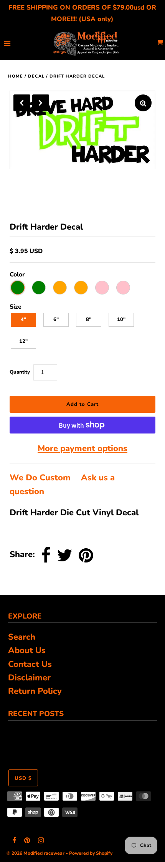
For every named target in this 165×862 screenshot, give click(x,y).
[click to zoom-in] (143, 102)
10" (121, 319)
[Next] (40, 102)
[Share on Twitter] (65, 555)
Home (15, 76)
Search (21, 637)
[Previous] (21, 102)
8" (88, 319)
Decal (36, 76)
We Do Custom (41, 477)
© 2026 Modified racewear (35, 853)
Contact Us (30, 664)
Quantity (20, 372)
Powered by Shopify (90, 853)
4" (23, 319)
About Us (27, 650)
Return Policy (35, 691)
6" (56, 319)
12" (23, 341)
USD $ (23, 778)
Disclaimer (29, 677)
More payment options (82, 448)
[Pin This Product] (86, 555)
